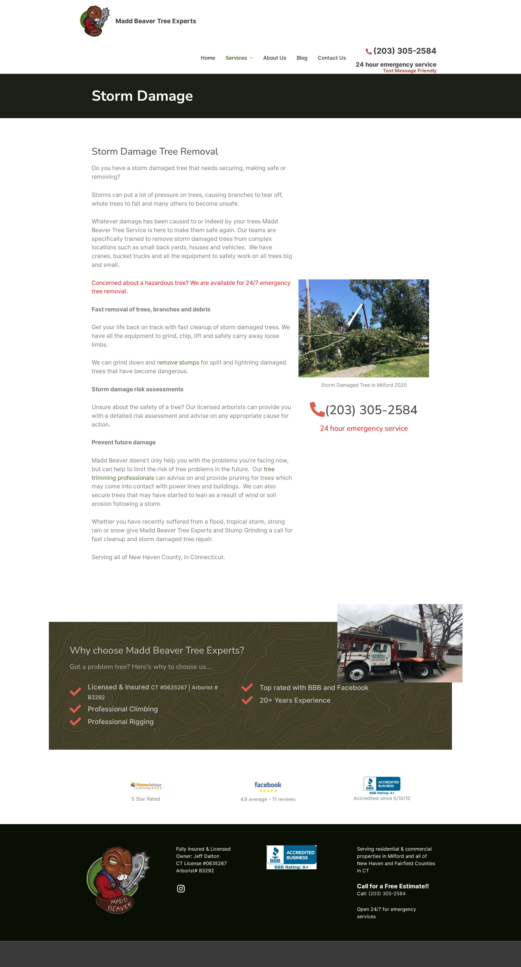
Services (236, 58)
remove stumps (178, 362)
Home (208, 58)
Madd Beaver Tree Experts (155, 21)
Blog (302, 58)
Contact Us (332, 58)
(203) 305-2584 (387, 893)
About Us (274, 58)
